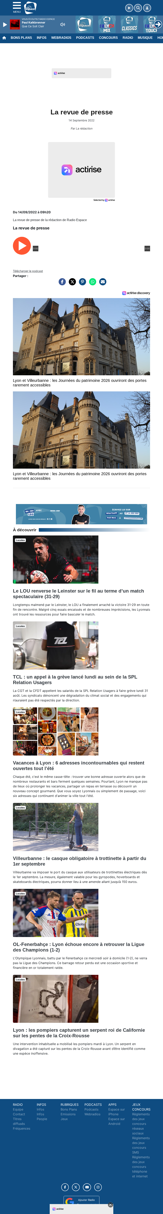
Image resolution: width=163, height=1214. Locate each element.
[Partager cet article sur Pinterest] (81, 284)
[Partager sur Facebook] (61, 284)
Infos (42, 37)
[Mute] (63, 24)
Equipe (18, 1109)
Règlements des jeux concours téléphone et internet (141, 1166)
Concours (108, 37)
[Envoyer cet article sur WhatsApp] (91, 284)
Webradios (61, 37)
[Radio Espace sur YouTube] (87, 1187)
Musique (145, 37)
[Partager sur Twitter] (71, 284)
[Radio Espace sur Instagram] (98, 1187)
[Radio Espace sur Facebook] (65, 1187)
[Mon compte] (147, 8)
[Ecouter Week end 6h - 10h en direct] (81, 514)
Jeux (64, 1119)
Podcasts (85, 37)
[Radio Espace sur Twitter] (76, 1187)
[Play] (5, 24)
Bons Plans (21, 37)
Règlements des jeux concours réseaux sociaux (141, 1123)
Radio (128, 37)
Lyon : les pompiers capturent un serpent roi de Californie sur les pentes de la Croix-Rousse (79, 1032)
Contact (19, 1114)
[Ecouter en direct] (129, 8)
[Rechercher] (138, 8)
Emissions (68, 1114)
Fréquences (21, 1128)
